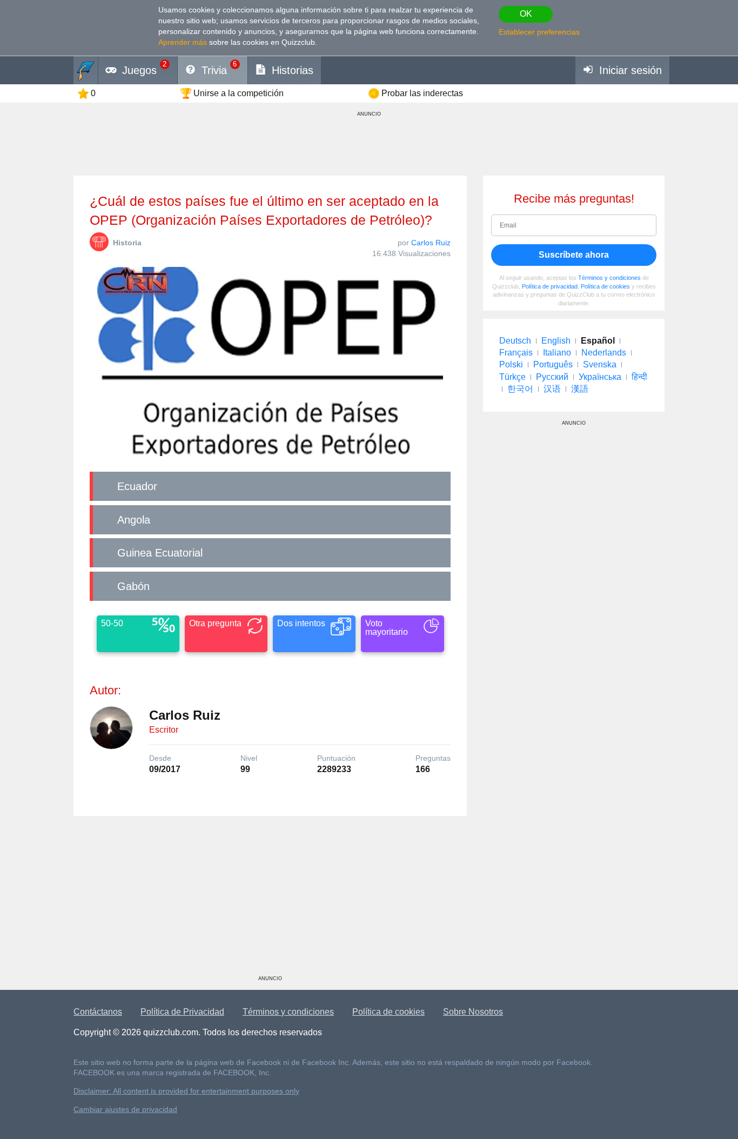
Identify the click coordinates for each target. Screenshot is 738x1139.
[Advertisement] (270, 899)
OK (526, 13)
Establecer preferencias (539, 32)
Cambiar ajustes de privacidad (125, 1110)
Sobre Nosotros (473, 1011)
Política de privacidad (550, 286)
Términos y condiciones (609, 277)
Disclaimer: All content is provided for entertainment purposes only (186, 1091)
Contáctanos (97, 1011)
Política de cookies (605, 286)
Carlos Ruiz (431, 242)
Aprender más (182, 42)
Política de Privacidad (182, 1011)
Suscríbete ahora (574, 254)
